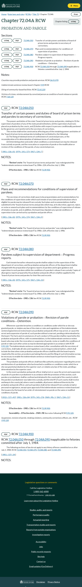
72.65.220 (41, 89)
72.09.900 (46, 170)
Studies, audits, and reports (41, 510)
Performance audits (41, 515)
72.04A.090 (28, 60)
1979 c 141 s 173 (22, 151)
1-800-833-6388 (50, 495)
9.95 (42, 85)
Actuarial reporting (41, 520)
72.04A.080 (28, 54)
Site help (41, 556)
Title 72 (35, 14)
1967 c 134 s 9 (36, 217)
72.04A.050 (28, 40)
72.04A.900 (28, 66)
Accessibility (41, 542)
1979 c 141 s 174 (22, 217)
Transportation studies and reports (41, 525)
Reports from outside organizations (41, 529)
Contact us (41, 561)
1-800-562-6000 (41, 491)
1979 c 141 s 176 (37, 397)
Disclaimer (40, 582)
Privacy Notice (54, 582)
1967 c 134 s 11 (62, 397)
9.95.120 (5, 346)
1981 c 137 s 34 (8, 454)
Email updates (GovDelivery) (41, 566)
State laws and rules (16, 14)
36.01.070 (54, 80)
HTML (73, 22)
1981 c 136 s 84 (23, 397)
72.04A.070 (28, 49)
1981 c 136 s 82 (8, 217)
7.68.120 (9, 97)
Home (3, 14)
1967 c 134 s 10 (36, 280)
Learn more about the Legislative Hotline (41, 500)
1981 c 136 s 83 (8, 280)
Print (76, 14)
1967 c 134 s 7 (36, 151)
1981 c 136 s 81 (8, 151)
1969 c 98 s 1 (50, 397)
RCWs (28, 14)
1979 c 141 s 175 (22, 280)
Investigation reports (41, 534)
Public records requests (41, 551)
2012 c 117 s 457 (9, 397)
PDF (17, 41)
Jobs (41, 546)
